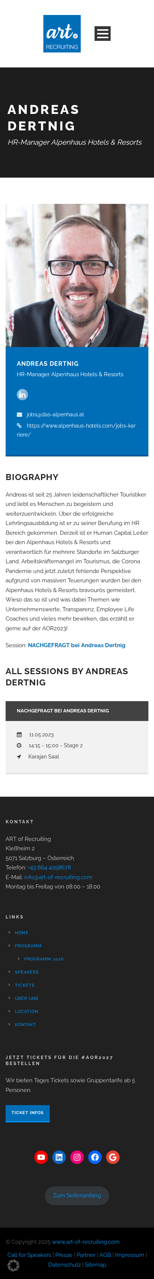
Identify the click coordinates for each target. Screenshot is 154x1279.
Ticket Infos (28, 1112)
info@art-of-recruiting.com (58, 877)
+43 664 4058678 (49, 867)
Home (22, 932)
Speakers (27, 972)
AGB (105, 1255)
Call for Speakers (29, 1255)
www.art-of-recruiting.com (86, 1242)
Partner (86, 1255)
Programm (28, 946)
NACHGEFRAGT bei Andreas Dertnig (77, 645)
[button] (13, 1265)
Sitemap (95, 1264)
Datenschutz (64, 1264)
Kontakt (25, 1024)
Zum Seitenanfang (77, 1195)
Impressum (129, 1255)
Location (26, 1011)
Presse (64, 1255)
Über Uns (26, 998)
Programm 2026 (44, 959)
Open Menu (103, 33)
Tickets (25, 985)
